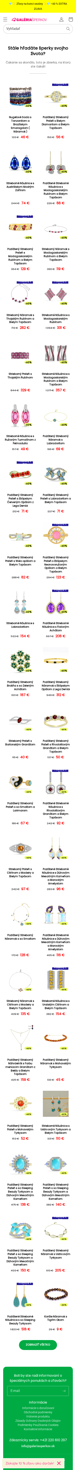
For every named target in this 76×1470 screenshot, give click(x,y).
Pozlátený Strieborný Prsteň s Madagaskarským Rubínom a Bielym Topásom (20, 256)
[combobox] (38, 29)
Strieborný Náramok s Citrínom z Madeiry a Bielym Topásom (20, 1004)
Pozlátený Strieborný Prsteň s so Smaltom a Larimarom (20, 807)
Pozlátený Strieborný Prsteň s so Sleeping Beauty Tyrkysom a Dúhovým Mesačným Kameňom (20, 1192)
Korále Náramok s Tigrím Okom (55, 1318)
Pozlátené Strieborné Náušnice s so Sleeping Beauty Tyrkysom (20, 1320)
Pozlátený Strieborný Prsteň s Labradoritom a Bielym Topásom (55, 498)
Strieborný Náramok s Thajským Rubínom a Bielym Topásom (20, 318)
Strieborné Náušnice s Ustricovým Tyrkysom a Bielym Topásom (56, 1129)
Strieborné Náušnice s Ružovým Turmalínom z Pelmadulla (20, 439)
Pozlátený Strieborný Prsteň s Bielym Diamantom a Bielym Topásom (55, 123)
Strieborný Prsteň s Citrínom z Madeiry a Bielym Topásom (20, 872)
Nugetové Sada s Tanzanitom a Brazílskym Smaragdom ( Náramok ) (20, 124)
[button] (5, 19)
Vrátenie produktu (38, 1416)
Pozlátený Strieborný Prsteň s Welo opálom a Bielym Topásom (20, 561)
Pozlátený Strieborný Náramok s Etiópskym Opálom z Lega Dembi (56, 685)
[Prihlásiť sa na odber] (64, 1391)
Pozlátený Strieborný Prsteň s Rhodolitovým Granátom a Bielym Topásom (55, 746)
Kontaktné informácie (38, 1429)
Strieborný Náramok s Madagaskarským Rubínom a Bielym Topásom (55, 254)
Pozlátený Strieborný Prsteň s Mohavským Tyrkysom (20, 1129)
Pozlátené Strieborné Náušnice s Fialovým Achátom (55, 627)
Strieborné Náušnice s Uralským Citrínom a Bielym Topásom (56, 1004)
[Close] (59, 1463)
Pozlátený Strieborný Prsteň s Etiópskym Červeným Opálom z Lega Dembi (20, 500)
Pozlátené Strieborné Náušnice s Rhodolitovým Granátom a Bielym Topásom (56, 810)
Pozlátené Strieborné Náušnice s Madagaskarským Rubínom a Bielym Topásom (56, 190)
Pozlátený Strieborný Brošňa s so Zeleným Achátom (20, 685)
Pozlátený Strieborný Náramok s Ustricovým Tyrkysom (55, 1254)
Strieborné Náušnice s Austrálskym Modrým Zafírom (20, 187)
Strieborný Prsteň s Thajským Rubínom (20, 375)
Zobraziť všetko (38, 1345)
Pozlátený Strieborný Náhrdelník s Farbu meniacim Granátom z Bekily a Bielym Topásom (20, 1067)
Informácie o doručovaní (38, 1408)
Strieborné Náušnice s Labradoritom (20, 625)
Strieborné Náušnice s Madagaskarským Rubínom (56, 318)
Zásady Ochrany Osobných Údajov (38, 1420)
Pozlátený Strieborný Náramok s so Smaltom (20, 937)
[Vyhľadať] (68, 28)
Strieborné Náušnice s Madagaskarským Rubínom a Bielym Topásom (56, 379)
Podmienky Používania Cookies (38, 1425)
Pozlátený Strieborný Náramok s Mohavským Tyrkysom (55, 1063)
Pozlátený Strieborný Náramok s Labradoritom (56, 439)
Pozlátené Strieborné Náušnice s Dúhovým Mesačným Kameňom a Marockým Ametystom (55, 876)
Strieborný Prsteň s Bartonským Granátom (20, 742)
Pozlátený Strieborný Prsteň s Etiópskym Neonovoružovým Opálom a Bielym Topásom (56, 564)
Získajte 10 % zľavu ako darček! (29, 1463)
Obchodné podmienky (38, 1412)
